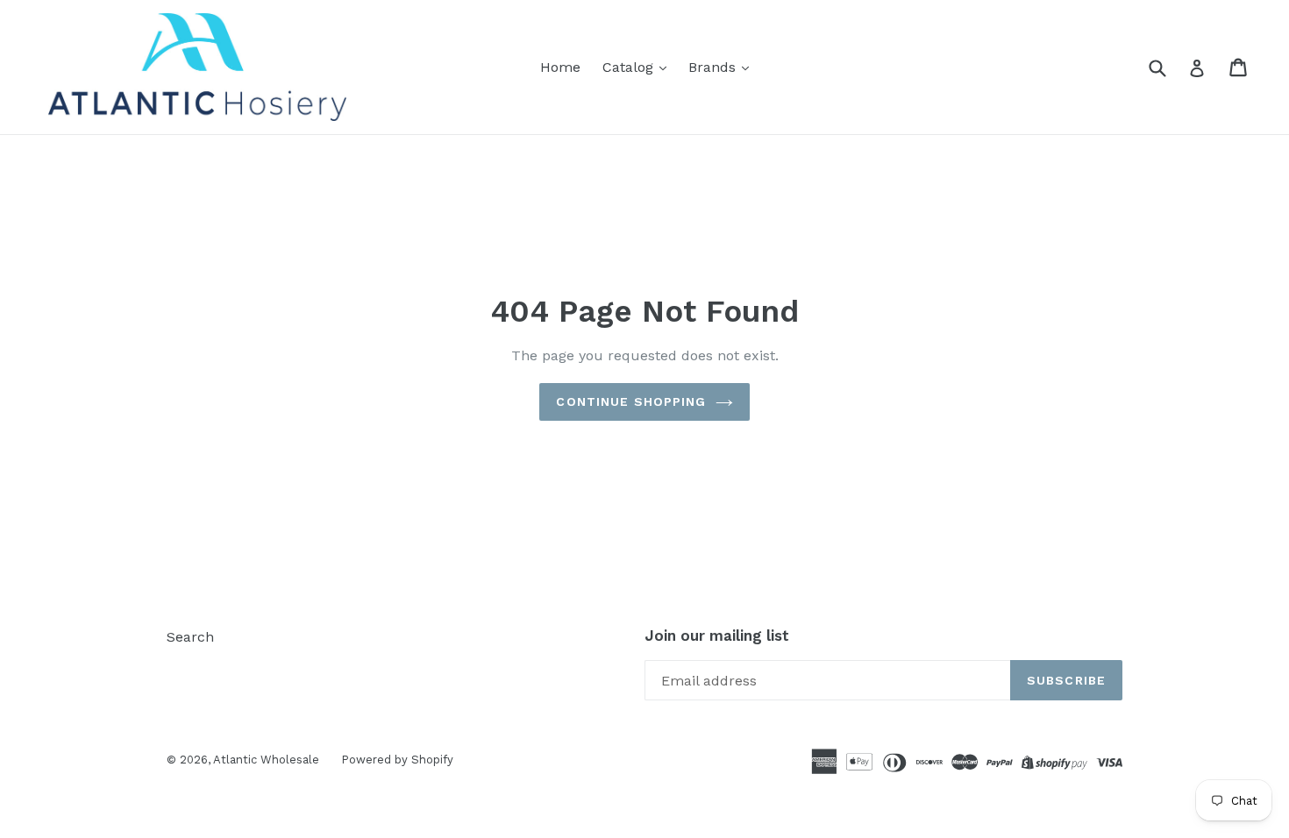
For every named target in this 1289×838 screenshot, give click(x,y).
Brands (714, 67)
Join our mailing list (716, 635)
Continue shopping (631, 401)
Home (560, 67)
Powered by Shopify (397, 759)
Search (190, 636)
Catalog (630, 67)
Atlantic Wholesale (266, 759)
